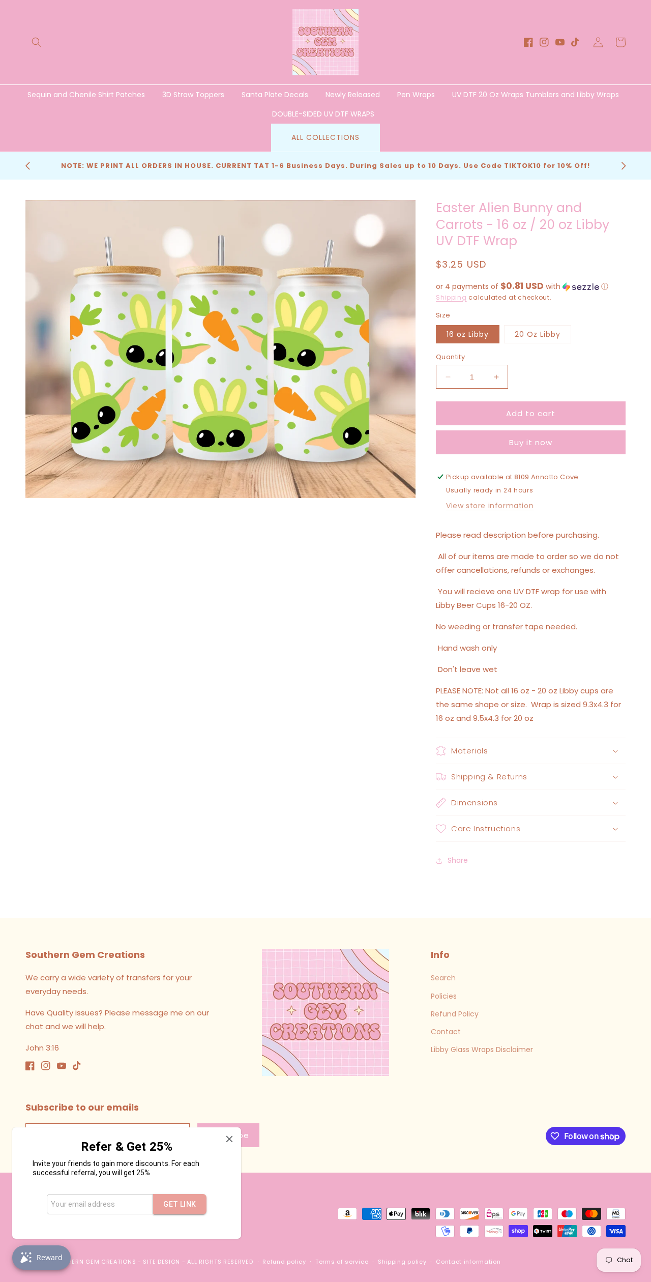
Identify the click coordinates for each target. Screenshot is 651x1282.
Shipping (451, 297)
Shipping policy (402, 1262)
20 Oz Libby (537, 334)
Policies (444, 996)
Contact (446, 1032)
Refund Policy (455, 1014)
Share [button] (458, 860)
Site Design (161, 1262)
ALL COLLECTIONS (325, 137)
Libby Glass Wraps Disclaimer (482, 1049)
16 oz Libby (468, 334)
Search (443, 978)
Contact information (468, 1262)
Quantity (450, 357)
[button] (36, 42)
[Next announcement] (623, 166)
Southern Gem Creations (93, 1262)
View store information (490, 506)
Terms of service (341, 1262)
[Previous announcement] (27, 166)
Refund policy (284, 1262)
